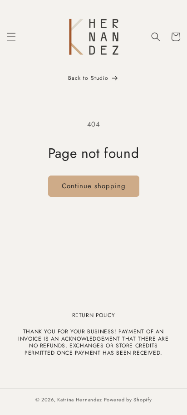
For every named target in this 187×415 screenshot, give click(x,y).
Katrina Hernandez (80, 399)
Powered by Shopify (128, 399)
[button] (11, 37)
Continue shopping (94, 186)
